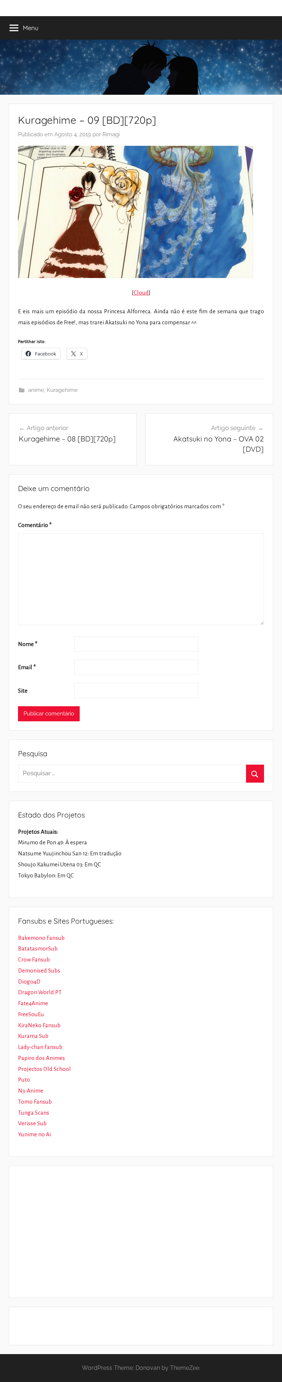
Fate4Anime (33, 1003)
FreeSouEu (31, 1014)
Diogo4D (29, 981)
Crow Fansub (34, 959)
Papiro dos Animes (41, 1058)
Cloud (141, 292)
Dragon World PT (40, 992)
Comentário (35, 525)
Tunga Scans (33, 1112)
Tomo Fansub (35, 1101)
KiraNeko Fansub (39, 1025)
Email (27, 667)
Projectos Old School (44, 1069)
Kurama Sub (33, 1036)
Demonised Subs (39, 970)
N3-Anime (30, 1090)
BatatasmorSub (38, 948)
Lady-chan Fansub (40, 1047)
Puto (24, 1079)
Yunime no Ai (34, 1134)
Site (23, 691)
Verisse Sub (32, 1123)
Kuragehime (62, 390)
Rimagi (111, 134)
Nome (27, 644)
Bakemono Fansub (41, 938)
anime (36, 390)
